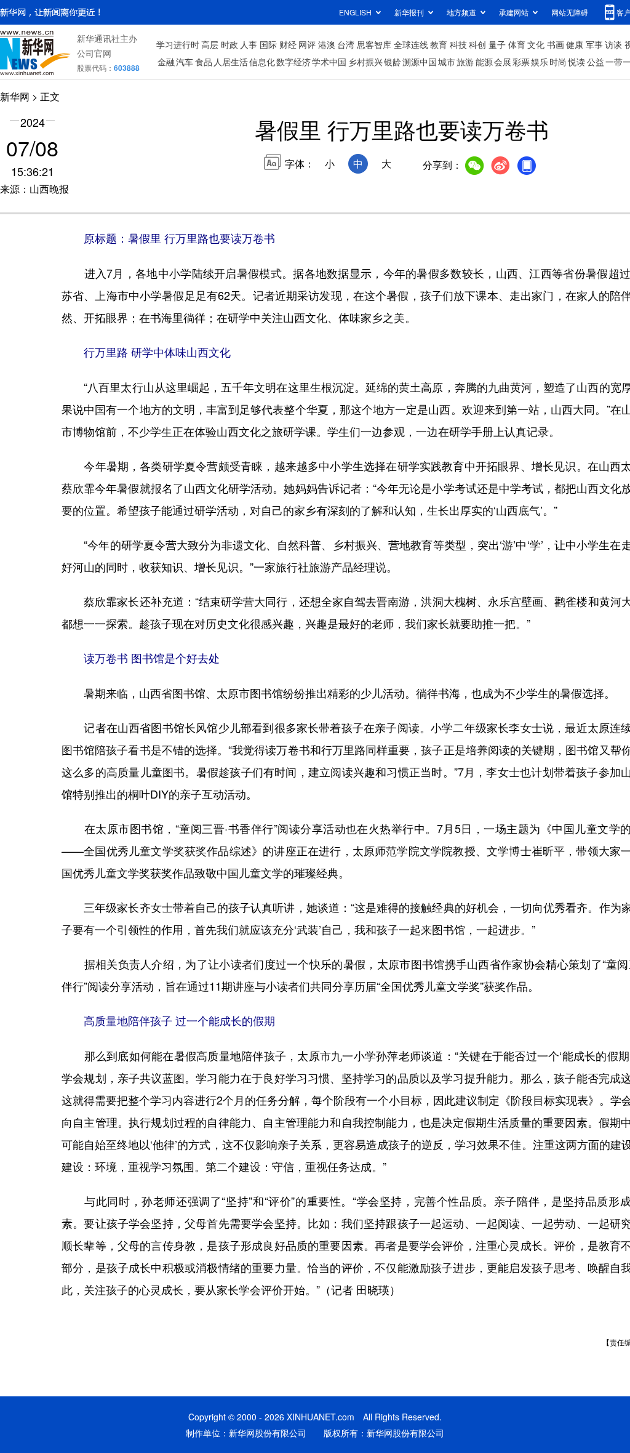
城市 (446, 61)
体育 (516, 44)
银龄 (392, 61)
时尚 (558, 61)
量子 (497, 44)
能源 (484, 61)
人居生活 (230, 61)
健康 (574, 44)
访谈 (613, 44)
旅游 (465, 61)
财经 (288, 44)
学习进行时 (177, 44)
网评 (307, 44)
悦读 (576, 61)
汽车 (184, 61)
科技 (458, 44)
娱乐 (539, 61)
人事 (248, 44)
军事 (594, 44)
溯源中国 (419, 61)
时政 (229, 44)
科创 (477, 44)
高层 (209, 44)
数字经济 (293, 61)
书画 (555, 44)
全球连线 (411, 44)
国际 (268, 44)
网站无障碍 (569, 12)
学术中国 (329, 61)
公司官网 (94, 53)
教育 (438, 44)
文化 (535, 44)
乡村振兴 (365, 61)
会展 (502, 61)
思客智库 (374, 44)
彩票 (521, 61)
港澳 (326, 44)
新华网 (15, 96)
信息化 (262, 61)
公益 (595, 61)
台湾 (345, 44)
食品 (203, 61)
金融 (166, 61)
